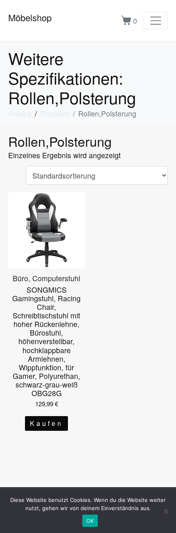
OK (90, 520)
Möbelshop (30, 17)
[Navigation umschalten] (156, 20)
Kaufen (46, 423)
